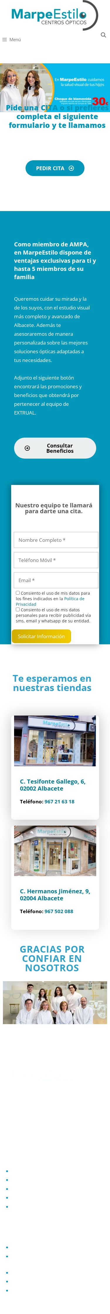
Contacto (22, 1281)
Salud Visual (25, 1197)
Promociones (27, 1206)
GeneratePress (89, 1305)
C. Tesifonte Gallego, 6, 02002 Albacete (53, 784)
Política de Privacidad (35, 1247)
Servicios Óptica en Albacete (44, 1189)
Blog (17, 1290)
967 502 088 (59, 911)
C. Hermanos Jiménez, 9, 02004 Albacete (55, 894)
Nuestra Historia (30, 1179)
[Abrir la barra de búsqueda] (104, 35)
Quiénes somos (29, 1171)
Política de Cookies (33, 1272)
